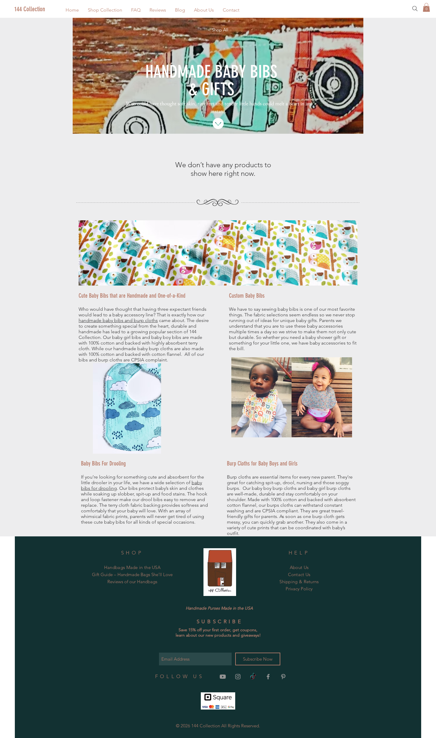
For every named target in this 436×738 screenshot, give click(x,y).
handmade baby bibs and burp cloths (118, 320)
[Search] (415, 8)
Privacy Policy (299, 589)
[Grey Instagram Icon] (237, 676)
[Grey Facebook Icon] (268, 676)
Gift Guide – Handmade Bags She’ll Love (132, 574)
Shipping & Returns (299, 581)
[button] (105, 10)
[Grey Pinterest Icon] (283, 676)
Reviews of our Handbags (132, 581)
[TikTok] (253, 676)
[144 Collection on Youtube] (222, 676)
